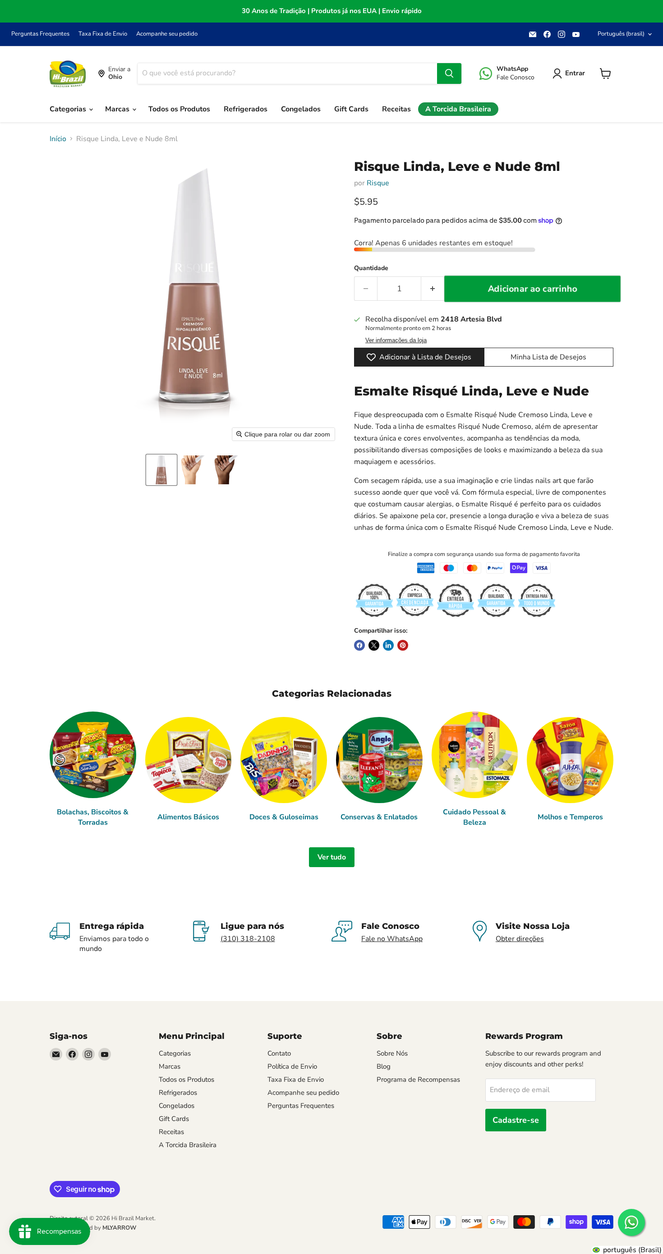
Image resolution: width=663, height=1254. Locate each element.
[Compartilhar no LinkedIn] (388, 645)
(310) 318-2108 (248, 939)
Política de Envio (292, 1066)
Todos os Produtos (179, 109)
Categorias (69, 109)
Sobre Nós (392, 1053)
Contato (279, 1053)
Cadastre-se (516, 1120)
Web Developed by (93, 1228)
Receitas (396, 109)
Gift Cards (351, 109)
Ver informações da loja (396, 340)
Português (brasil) (621, 34)
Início (58, 139)
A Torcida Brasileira (458, 109)
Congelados (301, 109)
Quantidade (371, 268)
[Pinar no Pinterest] (402, 645)
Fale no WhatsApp (392, 939)
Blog (384, 1066)
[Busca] (449, 73)
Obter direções (520, 939)
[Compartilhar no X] (373, 645)
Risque (378, 183)
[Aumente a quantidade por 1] (432, 288)
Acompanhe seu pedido (167, 34)
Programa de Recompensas (418, 1079)
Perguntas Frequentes (40, 34)
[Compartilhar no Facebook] (359, 645)
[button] (161, 470)
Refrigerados (245, 109)
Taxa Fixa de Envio (102, 34)
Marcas (118, 109)
